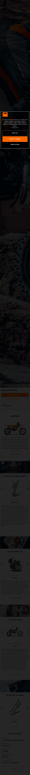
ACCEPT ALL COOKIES (15, 139)
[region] (15, 129)
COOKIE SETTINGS (15, 145)
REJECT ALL (15, 133)
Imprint (17, 127)
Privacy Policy (14, 127)
